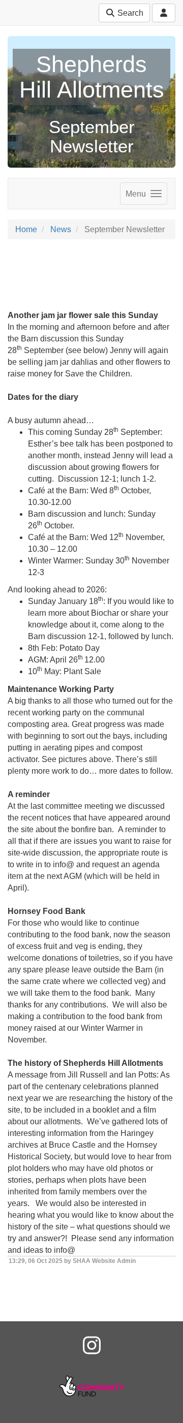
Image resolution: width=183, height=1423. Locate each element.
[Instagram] (92, 1346)
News (60, 229)
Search (129, 13)
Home (26, 229)
